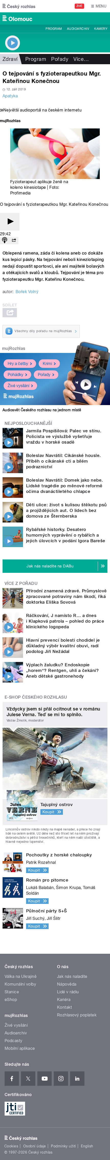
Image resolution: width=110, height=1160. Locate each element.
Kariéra (63, 999)
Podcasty (14, 1040)
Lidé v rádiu (68, 991)
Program (54, 29)
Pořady (59, 59)
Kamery (100, 29)
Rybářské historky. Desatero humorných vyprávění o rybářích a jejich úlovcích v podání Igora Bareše (65, 535)
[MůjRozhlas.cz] (10, 121)
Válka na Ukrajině (21, 976)
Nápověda (66, 984)
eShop (11, 999)
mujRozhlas (13, 348)
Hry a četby (18, 363)
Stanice (12, 991)
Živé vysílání (18, 385)
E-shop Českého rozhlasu (36, 697)
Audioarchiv (78, 29)
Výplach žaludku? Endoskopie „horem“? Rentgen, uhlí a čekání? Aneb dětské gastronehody (62, 670)
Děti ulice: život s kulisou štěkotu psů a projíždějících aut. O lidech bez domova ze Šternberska (66, 510)
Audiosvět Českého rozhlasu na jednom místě (42, 410)
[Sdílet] (13, 240)
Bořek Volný (27, 291)
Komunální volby (20, 984)
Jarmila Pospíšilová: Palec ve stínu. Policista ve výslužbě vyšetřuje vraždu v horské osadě (63, 436)
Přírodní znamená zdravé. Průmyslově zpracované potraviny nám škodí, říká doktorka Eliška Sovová (66, 596)
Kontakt (64, 1007)
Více (81, 59)
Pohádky (15, 374)
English (87, 1146)
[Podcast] (4, 240)
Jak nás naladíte (72, 976)
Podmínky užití (63, 1146)
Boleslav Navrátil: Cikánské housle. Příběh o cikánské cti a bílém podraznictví (63, 461)
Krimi (47, 363)
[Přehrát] (9, 222)
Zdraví (10, 59)
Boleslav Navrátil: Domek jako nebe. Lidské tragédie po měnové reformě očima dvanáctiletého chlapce (64, 486)
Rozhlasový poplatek (76, 1015)
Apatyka (10, 95)
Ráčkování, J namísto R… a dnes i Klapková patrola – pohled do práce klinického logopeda (65, 621)
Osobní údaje (34, 1146)
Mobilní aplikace (20, 1048)
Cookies (11, 1146)
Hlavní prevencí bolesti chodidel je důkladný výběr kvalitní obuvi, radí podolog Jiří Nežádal (63, 646)
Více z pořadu (21, 583)
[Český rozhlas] (19, 6)
